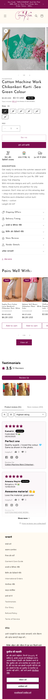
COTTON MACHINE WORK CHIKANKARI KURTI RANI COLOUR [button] (16, 512)
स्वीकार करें (23, 680)
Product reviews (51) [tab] (13, 407)
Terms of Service (12, 619)
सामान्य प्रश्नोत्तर (11, 550)
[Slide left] (18, 75)
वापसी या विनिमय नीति (12, 567)
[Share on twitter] (11, 457)
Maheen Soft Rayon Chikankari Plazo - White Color (31, 306)
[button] (5, 16)
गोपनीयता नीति (10, 584)
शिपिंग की (14, 101)
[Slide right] (30, 75)
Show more (23, 518)
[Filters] (11, 414)
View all (24, 342)
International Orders (14, 579)
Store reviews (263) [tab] (35, 407)
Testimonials (10, 602)
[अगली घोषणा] (43, 4)
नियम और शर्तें (9, 556)
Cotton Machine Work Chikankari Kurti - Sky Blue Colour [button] (19, 464)
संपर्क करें (8, 544)
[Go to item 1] (9, 389)
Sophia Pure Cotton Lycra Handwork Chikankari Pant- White (11, 306)
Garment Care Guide (14, 561)
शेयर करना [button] (8, 259)
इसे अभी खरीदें (24, 145)
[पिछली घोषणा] (5, 4)
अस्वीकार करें (22, 686)
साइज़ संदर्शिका (10, 590)
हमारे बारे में (8, 596)
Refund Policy (11, 613)
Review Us (24, 377)
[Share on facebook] (6, 457)
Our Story (9, 607)
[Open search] (4, 414)
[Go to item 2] (23, 389)
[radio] (5, 111)
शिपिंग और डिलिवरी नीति (13, 573)
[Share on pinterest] (16, 457)
